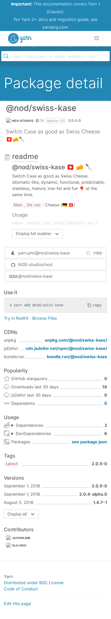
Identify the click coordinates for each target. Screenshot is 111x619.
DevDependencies (33, 433)
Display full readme (33, 233)
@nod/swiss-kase (35, 276)
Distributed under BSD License (34, 582)
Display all (17, 514)
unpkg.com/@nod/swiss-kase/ (76, 340)
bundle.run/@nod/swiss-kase (77, 356)
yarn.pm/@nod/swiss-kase (44, 252)
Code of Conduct (21, 588)
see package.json (89, 441)
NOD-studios (22, 121)
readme (25, 156)
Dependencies (29, 425)
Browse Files (44, 318)
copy (97, 253)
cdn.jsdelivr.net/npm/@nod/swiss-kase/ (66, 348)
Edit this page (17, 603)
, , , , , (31, 434)
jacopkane (21, 538)
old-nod (19, 545)
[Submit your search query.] (6, 56)
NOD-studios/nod (35, 264)
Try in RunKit (16, 318)
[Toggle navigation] (96, 38)
